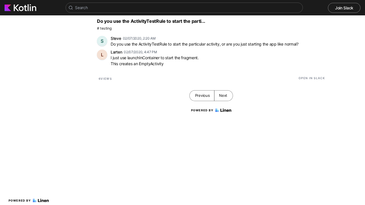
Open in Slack (312, 78)
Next (223, 95)
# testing (104, 28)
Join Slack (344, 7)
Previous (202, 95)
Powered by (20, 200)
